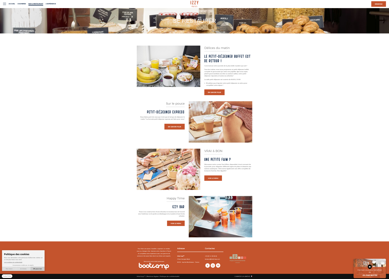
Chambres (22, 4)
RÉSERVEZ (378, 4)
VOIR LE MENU (213, 178)
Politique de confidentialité (169, 276)
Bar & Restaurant (35, 4)
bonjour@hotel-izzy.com (212, 259)
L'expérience (51, 4)
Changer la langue (242, 276)
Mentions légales (153, 276)
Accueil (12, 4)
